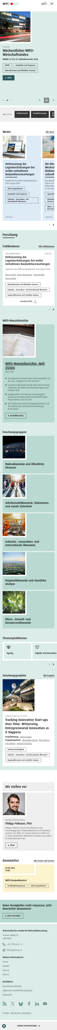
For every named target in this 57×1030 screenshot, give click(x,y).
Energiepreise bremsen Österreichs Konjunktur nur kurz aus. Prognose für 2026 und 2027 (29, 379)
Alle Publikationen (46, 246)
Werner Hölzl (10, 274)
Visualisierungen (40, 113)
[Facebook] (29, 1004)
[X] (13, 1004)
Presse (5, 961)
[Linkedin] (37, 1004)
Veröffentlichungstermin (16, 886)
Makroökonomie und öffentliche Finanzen (20, 70)
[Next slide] (53, 100)
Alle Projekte (48, 675)
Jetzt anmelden (14, 915)
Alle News (50, 132)
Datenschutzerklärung (12, 986)
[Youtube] (45, 1004)
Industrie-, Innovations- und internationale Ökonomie (18, 200)
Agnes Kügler (10, 278)
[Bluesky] (21, 1003)
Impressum (7, 994)
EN (52, 4)
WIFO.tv (6, 974)
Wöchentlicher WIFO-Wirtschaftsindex (18, 52)
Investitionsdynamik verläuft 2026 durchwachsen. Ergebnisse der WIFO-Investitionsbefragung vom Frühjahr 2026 (29, 388)
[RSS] (5, 1004)
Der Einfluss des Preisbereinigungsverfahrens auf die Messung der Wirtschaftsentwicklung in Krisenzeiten (28, 406)
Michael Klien (39, 274)
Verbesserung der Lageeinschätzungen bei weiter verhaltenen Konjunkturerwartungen (20, 169)
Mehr (9, 77)
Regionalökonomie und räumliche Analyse (23, 295)
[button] (5, 100)
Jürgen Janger (26, 736)
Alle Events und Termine (44, 860)
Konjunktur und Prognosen (25, 65)
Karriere (6, 970)
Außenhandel (22, 113)
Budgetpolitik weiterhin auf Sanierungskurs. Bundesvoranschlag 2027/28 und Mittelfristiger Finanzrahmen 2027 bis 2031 (27, 397)
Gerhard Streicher (24, 743)
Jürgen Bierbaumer (24, 274)
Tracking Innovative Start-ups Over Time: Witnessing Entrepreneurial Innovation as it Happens (27, 726)
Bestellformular (16, 415)
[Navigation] (44, 3)
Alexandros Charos (30, 740)
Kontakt (6, 966)
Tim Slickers (10, 743)
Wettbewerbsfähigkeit (16, 749)
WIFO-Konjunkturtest (15, 188)
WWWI (7, 65)
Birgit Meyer (44, 740)
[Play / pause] (46, 100)
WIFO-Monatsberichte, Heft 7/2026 (25, 365)
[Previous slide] (40, 100)
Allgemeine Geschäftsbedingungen (17, 990)
